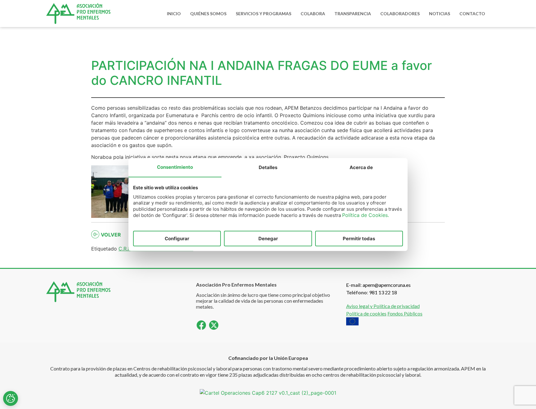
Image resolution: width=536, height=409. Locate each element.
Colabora (313, 13)
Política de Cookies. (365, 215)
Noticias (439, 13)
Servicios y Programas (263, 13)
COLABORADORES (400, 13)
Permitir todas (359, 238)
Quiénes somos (208, 13)
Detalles (268, 167)
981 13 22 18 (383, 292)
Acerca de (361, 167)
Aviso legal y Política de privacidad (383, 306)
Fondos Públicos (404, 313)
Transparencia (352, 13)
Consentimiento (175, 167)
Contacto (472, 13)
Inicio (174, 13)
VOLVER (111, 235)
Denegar (268, 238)
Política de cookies (366, 313)
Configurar (177, 238)
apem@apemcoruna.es (387, 285)
